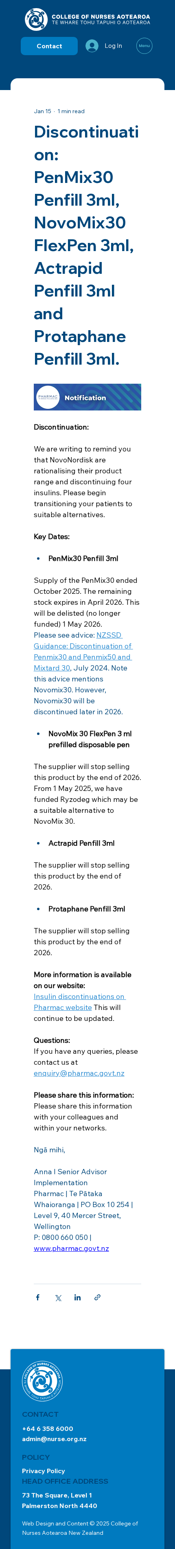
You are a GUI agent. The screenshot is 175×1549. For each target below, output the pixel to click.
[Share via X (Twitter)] (57, 1297)
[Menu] (145, 46)
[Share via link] (97, 1297)
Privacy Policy (43, 1471)
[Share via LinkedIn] (77, 1297)
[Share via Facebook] (38, 1297)
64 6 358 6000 (49, 1428)
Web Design (38, 1523)
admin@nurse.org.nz (54, 1439)
